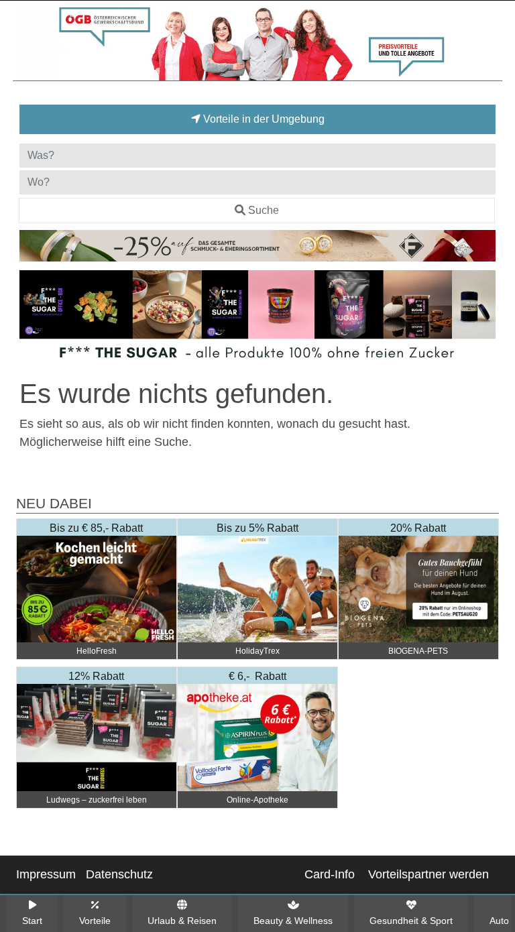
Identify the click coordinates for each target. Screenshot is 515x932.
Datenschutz (119, 874)
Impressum (46, 874)
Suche (263, 210)
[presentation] (32, 320)
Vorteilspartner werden (428, 874)
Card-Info (329, 874)
